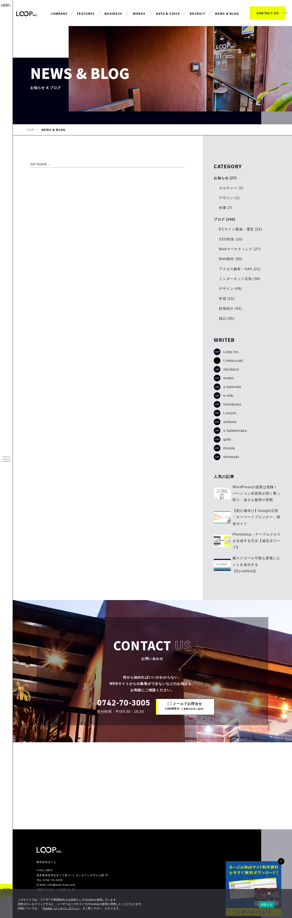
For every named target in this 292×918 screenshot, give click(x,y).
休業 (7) (225, 207)
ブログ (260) (224, 219)
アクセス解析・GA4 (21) (239, 269)
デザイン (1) (229, 198)
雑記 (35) (226, 318)
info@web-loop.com (61, 884)
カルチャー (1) (231, 188)
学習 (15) (226, 298)
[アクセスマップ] (152, 785)
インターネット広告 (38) (239, 279)
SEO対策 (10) (230, 239)
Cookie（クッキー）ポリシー (61, 908)
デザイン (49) (230, 288)
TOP (30, 129)
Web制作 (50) (230, 259)
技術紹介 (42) (230, 308)
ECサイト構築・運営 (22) (240, 229)
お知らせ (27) (225, 178)
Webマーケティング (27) (240, 249)
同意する (266, 904)
